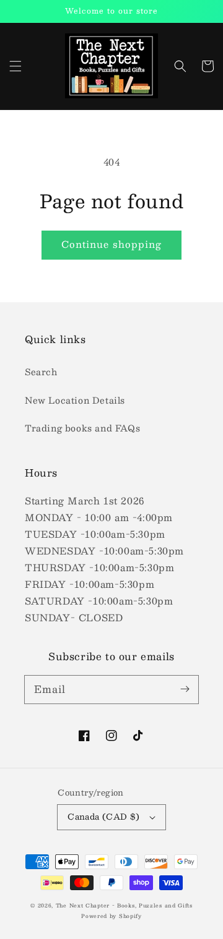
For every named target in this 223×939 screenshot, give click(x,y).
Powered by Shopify (111, 916)
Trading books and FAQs (82, 427)
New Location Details (75, 400)
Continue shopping (111, 244)
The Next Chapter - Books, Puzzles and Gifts (124, 905)
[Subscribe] (184, 689)
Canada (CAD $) (104, 816)
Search (41, 371)
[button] (15, 66)
